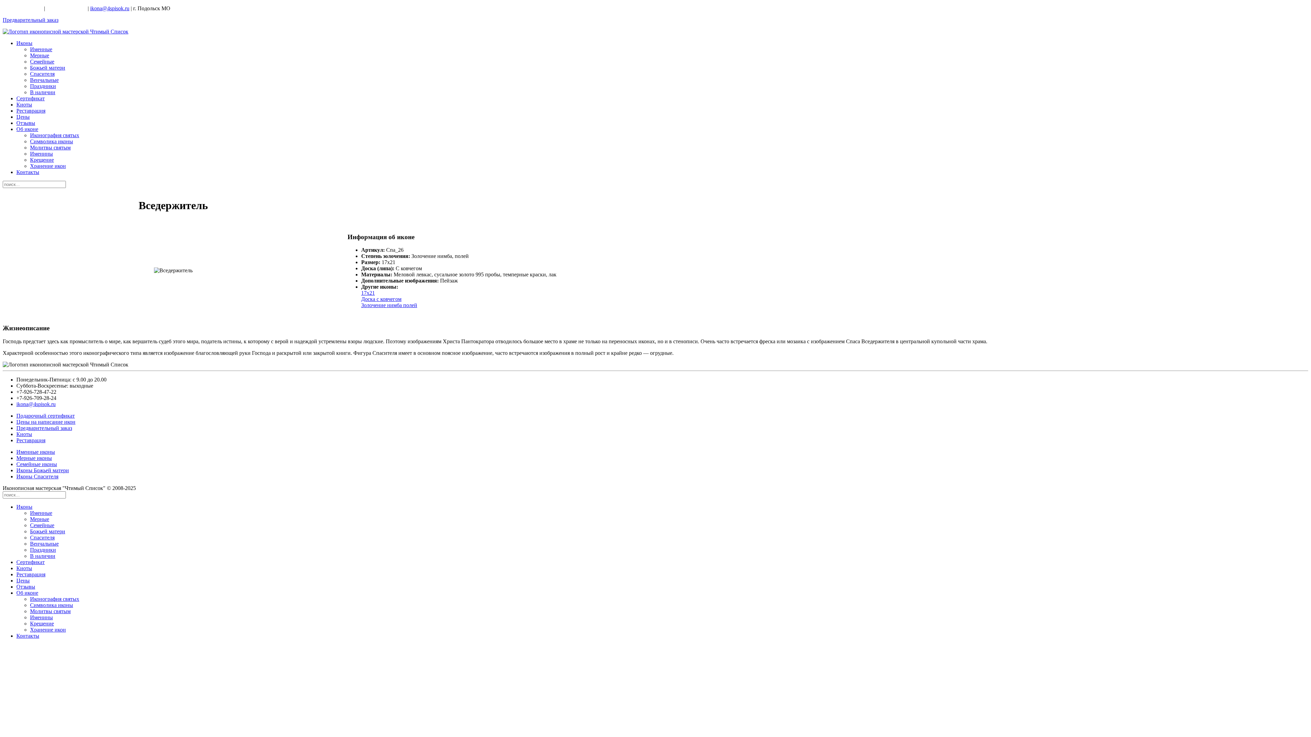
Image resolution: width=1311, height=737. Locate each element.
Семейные (42, 61)
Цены (23, 117)
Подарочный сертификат (45, 416)
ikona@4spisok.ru (109, 8)
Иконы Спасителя (37, 476)
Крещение (42, 160)
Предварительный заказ (30, 20)
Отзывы (25, 123)
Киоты (24, 104)
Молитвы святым (50, 147)
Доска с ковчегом (381, 299)
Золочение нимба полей (389, 305)
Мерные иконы (34, 458)
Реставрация (30, 111)
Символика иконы (51, 141)
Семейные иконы (36, 464)
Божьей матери (47, 68)
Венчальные (44, 80)
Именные (41, 49)
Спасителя (42, 74)
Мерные (39, 55)
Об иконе (27, 129)
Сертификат (30, 98)
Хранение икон (48, 166)
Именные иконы (35, 452)
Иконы (24, 43)
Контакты (27, 172)
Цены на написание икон (45, 422)
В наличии (42, 92)
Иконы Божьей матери (42, 470)
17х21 (368, 293)
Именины (41, 154)
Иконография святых (54, 135)
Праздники (43, 86)
